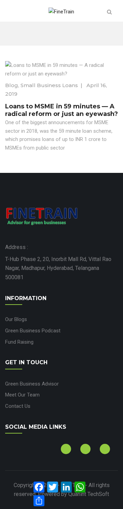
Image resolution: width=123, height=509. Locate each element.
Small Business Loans (49, 85)
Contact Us (17, 406)
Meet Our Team (22, 395)
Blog (11, 85)
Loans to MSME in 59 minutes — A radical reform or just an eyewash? (61, 110)
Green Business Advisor (32, 384)
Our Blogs (16, 319)
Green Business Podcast (32, 331)
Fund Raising (19, 342)
